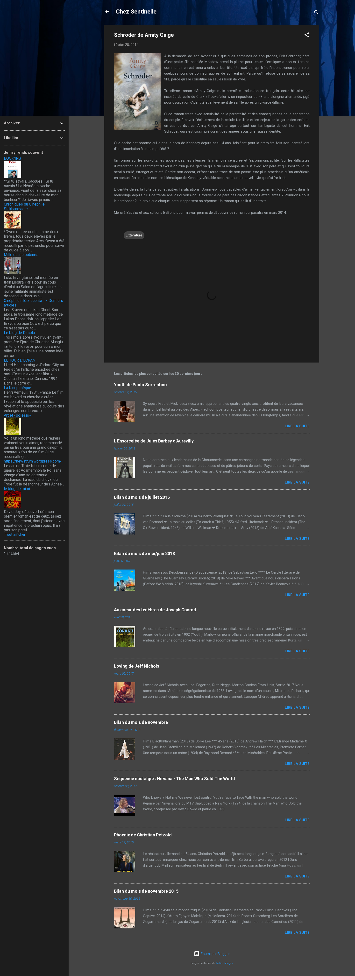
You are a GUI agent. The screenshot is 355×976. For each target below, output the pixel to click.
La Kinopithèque (17, 387)
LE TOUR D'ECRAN (19, 360)
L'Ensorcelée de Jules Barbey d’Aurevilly (154, 440)
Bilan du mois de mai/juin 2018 (144, 553)
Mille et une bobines (21, 254)
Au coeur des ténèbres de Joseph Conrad (155, 609)
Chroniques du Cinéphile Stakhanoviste (24, 206)
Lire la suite (297, 426)
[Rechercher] (316, 13)
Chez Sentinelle (136, 11)
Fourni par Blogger (215, 954)
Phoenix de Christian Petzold (143, 834)
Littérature (134, 235)
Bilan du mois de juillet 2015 (142, 497)
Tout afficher (15, 534)
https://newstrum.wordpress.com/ (33, 461)
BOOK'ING (12, 158)
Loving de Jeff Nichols (136, 666)
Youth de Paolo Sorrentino (140, 384)
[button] (307, 35)
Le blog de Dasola (19, 332)
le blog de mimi (17, 488)
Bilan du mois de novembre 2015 (146, 891)
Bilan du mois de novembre (141, 722)
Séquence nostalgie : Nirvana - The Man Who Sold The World (174, 778)
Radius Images (224, 963)
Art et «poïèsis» (17, 415)
